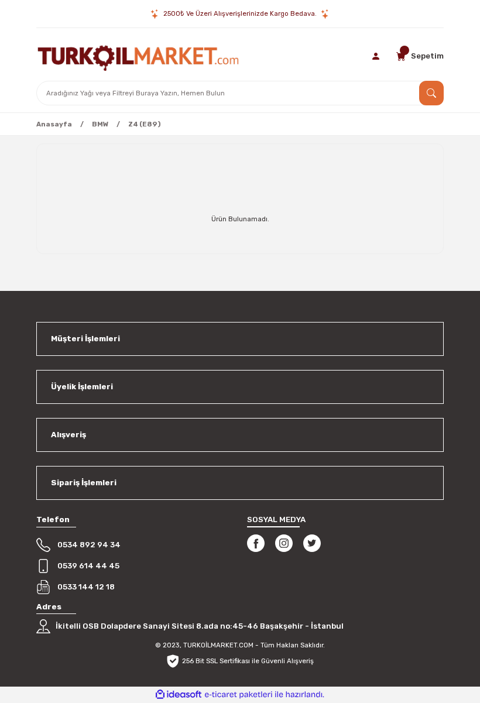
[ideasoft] (178, 695)
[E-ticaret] (238, 694)
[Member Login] (377, 56)
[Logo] (138, 56)
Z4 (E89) (144, 124)
